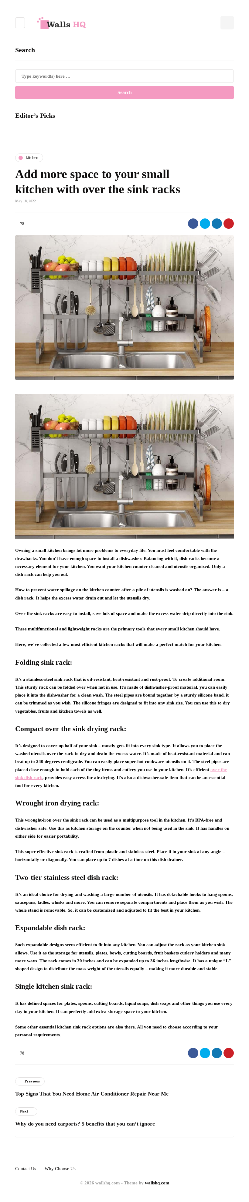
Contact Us (25, 1168)
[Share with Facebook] (193, 223)
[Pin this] (228, 223)
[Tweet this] (205, 223)
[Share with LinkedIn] (217, 223)
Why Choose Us (60, 1168)
